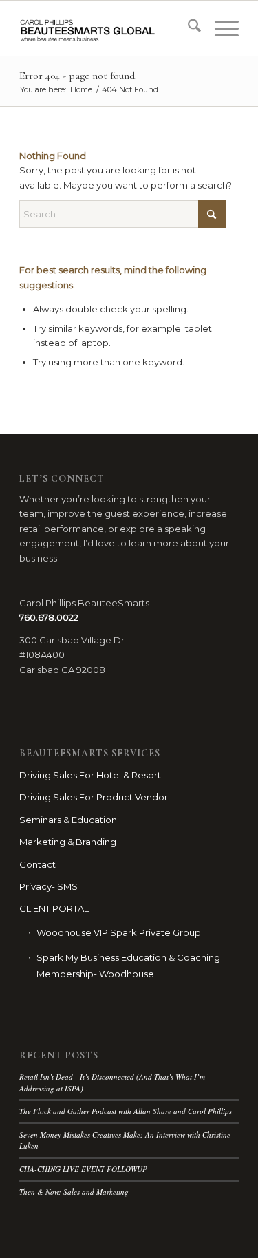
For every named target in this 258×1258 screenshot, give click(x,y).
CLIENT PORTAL (54, 908)
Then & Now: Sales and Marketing (74, 1191)
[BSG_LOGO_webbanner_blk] (107, 28)
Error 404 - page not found (77, 76)
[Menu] (220, 28)
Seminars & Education (68, 819)
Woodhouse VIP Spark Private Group (118, 932)
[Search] (187, 28)
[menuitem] (187, 28)
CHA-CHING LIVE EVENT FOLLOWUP (83, 1169)
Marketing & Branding (67, 841)
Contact (37, 864)
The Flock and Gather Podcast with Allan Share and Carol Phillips (125, 1111)
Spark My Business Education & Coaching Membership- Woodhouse (128, 965)
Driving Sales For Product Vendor (93, 796)
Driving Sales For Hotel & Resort (90, 774)
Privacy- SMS (48, 886)
